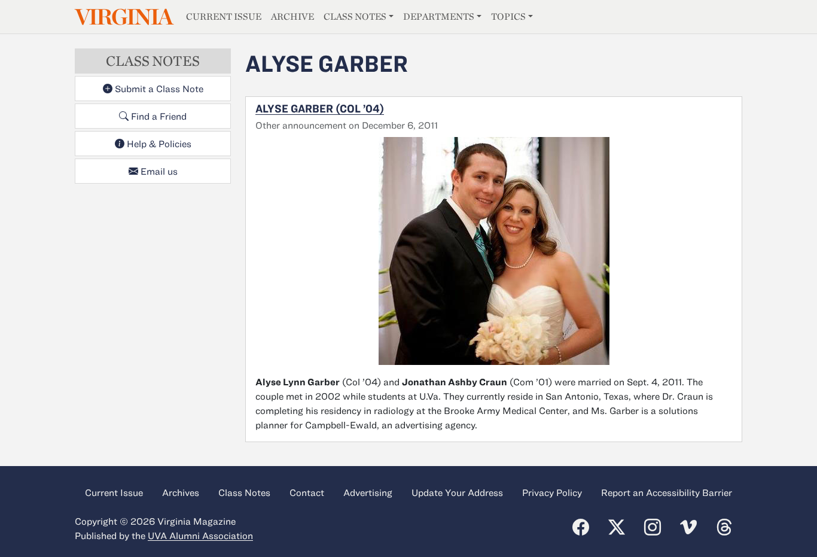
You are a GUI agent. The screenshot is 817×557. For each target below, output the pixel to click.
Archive (292, 16)
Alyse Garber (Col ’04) (319, 108)
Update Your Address (457, 492)
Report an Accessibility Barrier (666, 492)
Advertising (367, 492)
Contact (306, 492)
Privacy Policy (552, 492)
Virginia (123, 17)
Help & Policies (157, 143)
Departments (438, 16)
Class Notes (355, 16)
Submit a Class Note (157, 88)
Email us (158, 171)
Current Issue (223, 16)
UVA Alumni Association (200, 535)
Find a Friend (158, 116)
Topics (508, 16)
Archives (180, 492)
